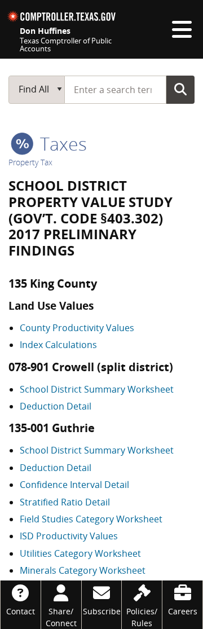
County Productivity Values (77, 328)
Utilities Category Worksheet (80, 553)
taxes (61, 143)
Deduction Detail (55, 406)
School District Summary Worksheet (97, 389)
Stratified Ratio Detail (65, 502)
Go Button (180, 89)
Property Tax (30, 162)
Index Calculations (58, 344)
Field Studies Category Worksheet (91, 519)
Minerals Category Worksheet (82, 570)
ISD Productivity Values (69, 536)
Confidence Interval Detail (74, 484)
